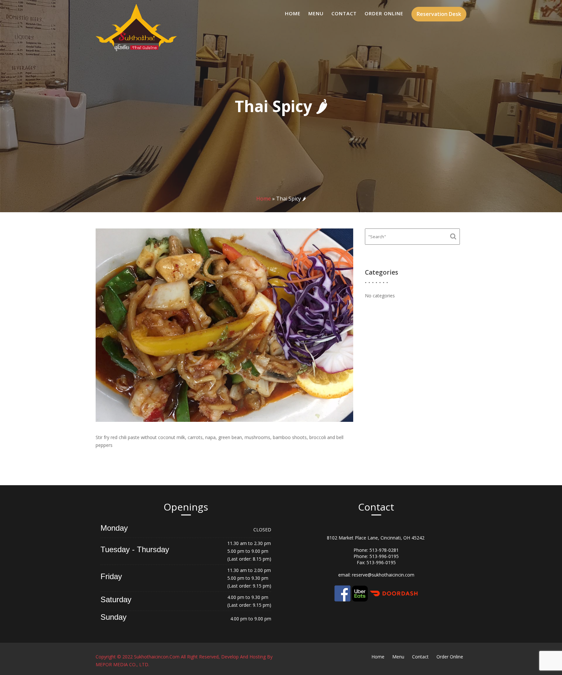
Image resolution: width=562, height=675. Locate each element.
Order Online (384, 13)
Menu (316, 13)
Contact (344, 13)
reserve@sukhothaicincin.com (383, 575)
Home (293, 13)
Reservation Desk (439, 14)
